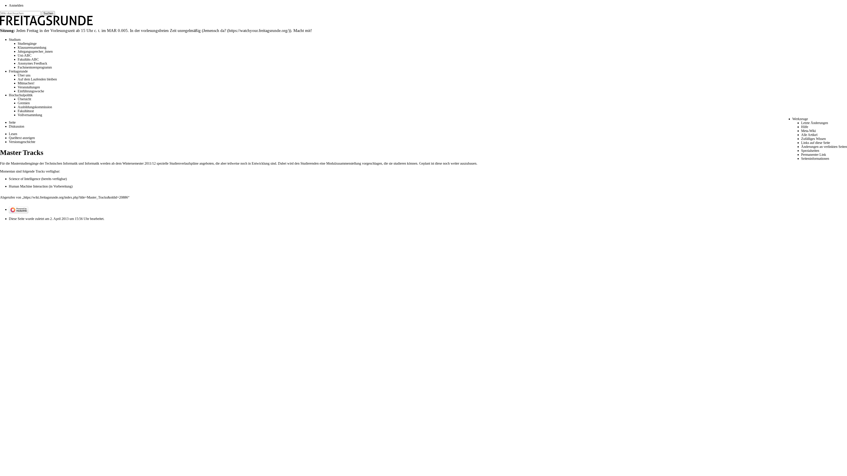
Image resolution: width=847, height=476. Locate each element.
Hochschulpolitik (21, 95)
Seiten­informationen (815, 158)
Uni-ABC (25, 55)
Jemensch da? (214, 30)
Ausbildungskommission (35, 107)
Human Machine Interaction (28, 186)
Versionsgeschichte (22, 142)
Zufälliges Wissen (813, 139)
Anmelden (16, 5)
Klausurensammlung (32, 47)
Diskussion (16, 126)
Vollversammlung (30, 115)
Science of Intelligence (24, 179)
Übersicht (24, 99)
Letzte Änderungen (814, 123)
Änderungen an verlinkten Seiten (824, 147)
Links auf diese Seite (815, 143)
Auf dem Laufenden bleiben (37, 79)
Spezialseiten (810, 150)
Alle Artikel (809, 135)
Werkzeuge (800, 119)
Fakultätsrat (26, 111)
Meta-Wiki (808, 131)
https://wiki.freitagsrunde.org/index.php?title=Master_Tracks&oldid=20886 (76, 197)
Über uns (24, 75)
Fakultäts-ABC (28, 59)
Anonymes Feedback (32, 63)
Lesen (13, 134)
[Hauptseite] (46, 20)
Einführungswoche (31, 91)
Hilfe (804, 127)
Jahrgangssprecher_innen (35, 51)
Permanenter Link (813, 154)
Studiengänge (27, 43)
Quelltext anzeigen (22, 138)
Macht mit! (302, 30)
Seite (12, 122)
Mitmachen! (26, 83)
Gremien (24, 103)
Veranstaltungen (29, 87)
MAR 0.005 (117, 30)
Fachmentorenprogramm (35, 67)
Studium (15, 39)
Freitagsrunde (18, 71)
